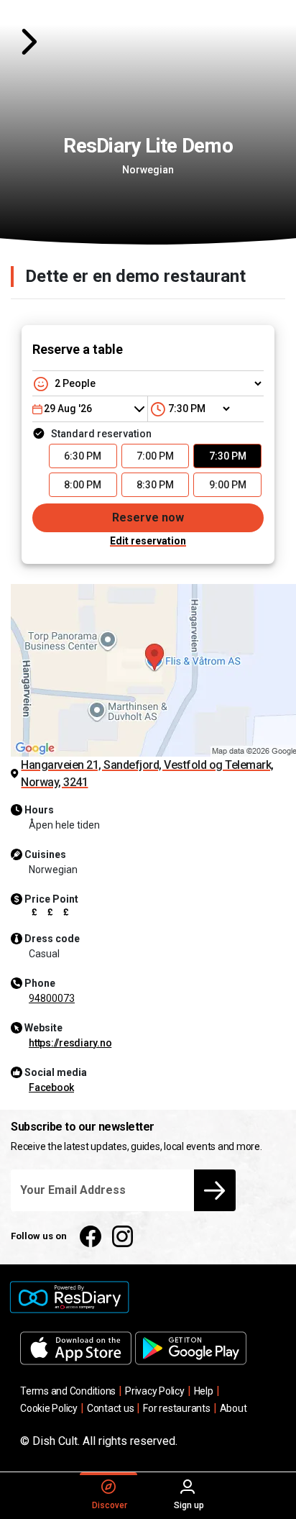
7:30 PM (227, 456)
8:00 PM (82, 485)
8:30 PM (155, 485)
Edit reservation (148, 541)
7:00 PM (155, 456)
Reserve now (148, 517)
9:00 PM (227, 485)
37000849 (52, 998)
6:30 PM (82, 456)
